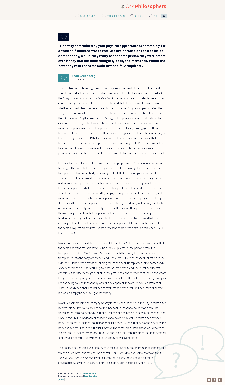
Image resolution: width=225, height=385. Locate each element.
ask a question (87, 15)
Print (61, 379)
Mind (95, 376)
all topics (139, 15)
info (155, 15)
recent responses (116, 15)
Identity (88, 376)
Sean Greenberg (83, 76)
